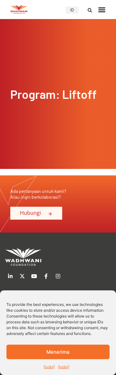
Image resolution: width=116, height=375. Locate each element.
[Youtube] (34, 276)
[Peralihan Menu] (102, 10)
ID (72, 9)
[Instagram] (58, 276)
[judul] (49, 366)
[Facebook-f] (46, 276)
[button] (90, 10)
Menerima (58, 352)
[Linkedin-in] (10, 276)
